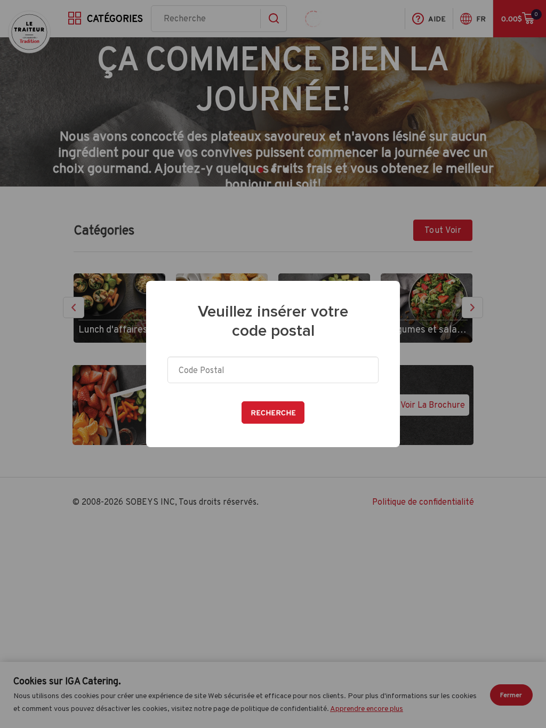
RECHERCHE (273, 412)
